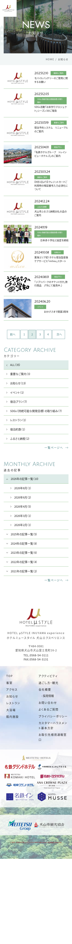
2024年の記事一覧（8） (24, 543)
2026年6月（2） (23, 497)
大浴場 (11, 710)
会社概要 (45, 689)
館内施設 (12, 716)
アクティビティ (48, 676)
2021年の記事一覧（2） (24, 571)
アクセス (12, 689)
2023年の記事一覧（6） (24, 552)
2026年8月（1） (23, 488)
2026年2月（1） (23, 525)
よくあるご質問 (49, 709)
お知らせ (12, 696)
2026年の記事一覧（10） (25, 479)
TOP (9, 676)
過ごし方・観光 (49, 683)
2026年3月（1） (23, 516)
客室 (9, 683)
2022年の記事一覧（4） (24, 562)
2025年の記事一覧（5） (24, 534)
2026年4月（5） (23, 506)
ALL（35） (15, 365)
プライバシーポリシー (53, 716)
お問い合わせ (48, 703)
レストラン (13, 703)
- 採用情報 (47, 696)
